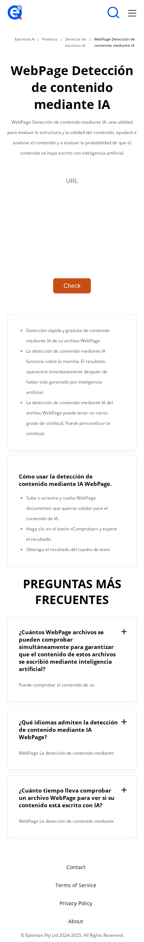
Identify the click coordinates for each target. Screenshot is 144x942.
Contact (75, 867)
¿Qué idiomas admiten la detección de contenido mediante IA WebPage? (68, 730)
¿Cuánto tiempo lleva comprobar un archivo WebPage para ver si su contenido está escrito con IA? (66, 798)
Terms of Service (75, 885)
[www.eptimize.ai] (14, 18)
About (75, 921)
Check (72, 286)
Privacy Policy (75, 903)
